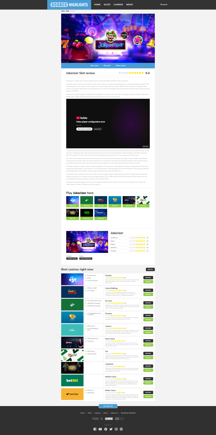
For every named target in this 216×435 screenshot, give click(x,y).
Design (112, 241)
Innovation (113, 251)
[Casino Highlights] (69, 4)
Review (148, 278)
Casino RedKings (111, 288)
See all (150, 269)
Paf (106, 351)
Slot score (107, 66)
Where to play (121, 66)
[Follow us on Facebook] (95, 429)
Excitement (113, 247)
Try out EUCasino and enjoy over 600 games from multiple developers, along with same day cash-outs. (121, 318)
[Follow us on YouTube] (100, 429)
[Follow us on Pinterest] (105, 429)
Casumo (108, 326)
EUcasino (108, 313)
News (129, 4)
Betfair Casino (110, 390)
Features (113, 244)
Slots (107, 4)
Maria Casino (110, 339)
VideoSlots (109, 364)
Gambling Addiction (128, 413)
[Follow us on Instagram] (116, 429)
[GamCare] (102, 418)
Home (97, 4)
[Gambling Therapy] (95, 418)
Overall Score (114, 238)
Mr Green (108, 301)
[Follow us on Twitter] (111, 429)
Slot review (94, 66)
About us (114, 413)
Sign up (148, 282)
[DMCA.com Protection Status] (109, 418)
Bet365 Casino (110, 377)
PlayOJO (108, 275)
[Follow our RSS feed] (121, 429)
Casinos (118, 4)
